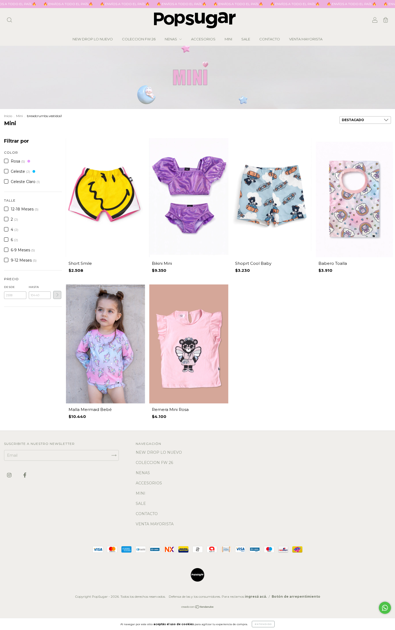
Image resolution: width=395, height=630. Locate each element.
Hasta (34, 287)
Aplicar (57, 295)
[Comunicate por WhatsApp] (385, 608)
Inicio (8, 116)
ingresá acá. (256, 596)
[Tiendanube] (197, 607)
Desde (9, 287)
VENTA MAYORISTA (305, 39)
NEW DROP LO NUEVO (93, 39)
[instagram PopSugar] (10, 475)
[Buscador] (9, 20)
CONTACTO (269, 39)
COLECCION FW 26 (139, 39)
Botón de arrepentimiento (296, 596)
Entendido (263, 624)
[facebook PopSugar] (25, 475)
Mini (19, 116)
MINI (228, 39)
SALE (245, 39)
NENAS (171, 39)
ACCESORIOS (203, 39)
